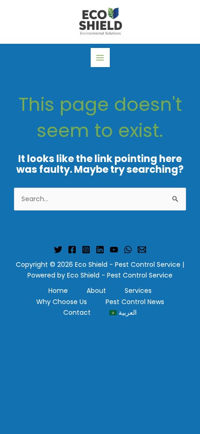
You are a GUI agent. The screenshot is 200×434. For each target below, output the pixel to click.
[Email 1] (142, 249)
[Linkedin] (100, 249)
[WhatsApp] (128, 249)
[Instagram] (86, 249)
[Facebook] (72, 249)
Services (138, 290)
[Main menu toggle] (100, 57)
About (96, 290)
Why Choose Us (61, 301)
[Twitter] (58, 249)
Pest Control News (135, 301)
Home (58, 290)
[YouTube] (114, 249)
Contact (77, 312)
